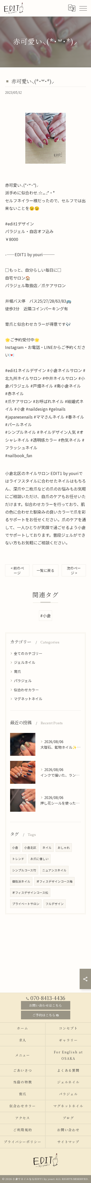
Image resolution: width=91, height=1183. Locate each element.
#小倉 (45, 615)
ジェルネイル (24, 662)
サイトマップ (68, 1141)
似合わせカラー (26, 689)
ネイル (47, 848)
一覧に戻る (45, 570)
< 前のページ (17, 570)
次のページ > (74, 570)
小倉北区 (30, 848)
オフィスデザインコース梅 (54, 881)
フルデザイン (55, 904)
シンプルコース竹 (24, 870)
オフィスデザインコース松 (30, 892)
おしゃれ (64, 848)
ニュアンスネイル (54, 870)
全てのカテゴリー (28, 653)
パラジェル (23, 680)
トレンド (18, 859)
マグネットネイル (28, 698)
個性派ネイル (21, 881)
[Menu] (83, 8)
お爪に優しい (39, 859)
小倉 (15, 848)
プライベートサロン (25, 904)
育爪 (17, 671)
